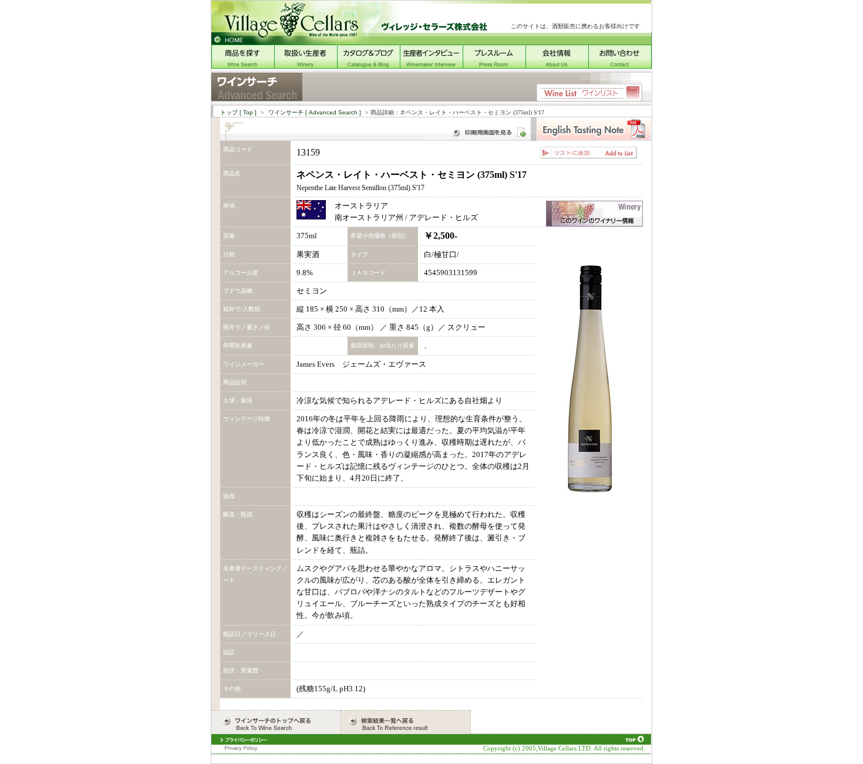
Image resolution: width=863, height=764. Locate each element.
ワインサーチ (314, 112)
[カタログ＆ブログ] (368, 66)
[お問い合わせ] (620, 66)
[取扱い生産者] (305, 66)
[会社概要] (556, 66)
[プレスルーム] (494, 66)
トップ (238, 112)
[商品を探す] (242, 66)
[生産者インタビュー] (431, 66)
